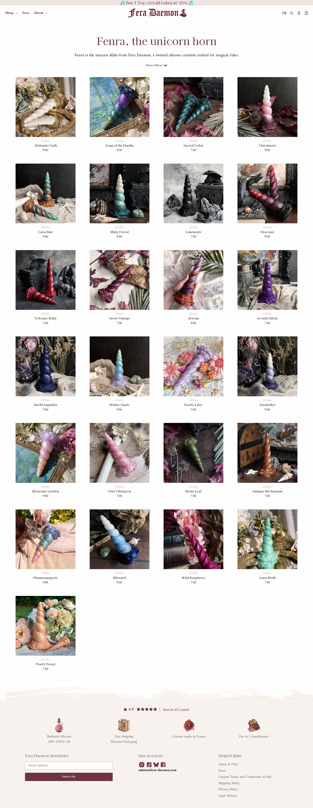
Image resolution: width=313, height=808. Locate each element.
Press (222, 771)
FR (284, 13)
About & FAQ (228, 764)
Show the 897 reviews (176, 709)
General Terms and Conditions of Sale (245, 777)
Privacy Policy (228, 789)
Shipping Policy (229, 783)
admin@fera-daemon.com (157, 770)
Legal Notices (227, 796)
